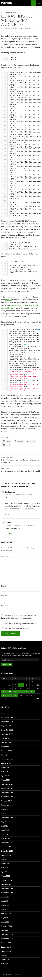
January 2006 (6, 930)
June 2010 (5, 905)
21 (15, 692)
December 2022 (7, 730)
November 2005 (7, 939)
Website (4, 605)
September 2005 (7, 947)
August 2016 (6, 822)
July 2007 (4, 909)
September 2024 (7, 717)
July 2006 (4, 918)
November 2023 (7, 722)
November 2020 (7, 747)
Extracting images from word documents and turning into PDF (21, 460)
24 (32, 692)
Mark (22, 29)
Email (4, 596)
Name (4, 586)
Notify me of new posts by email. (16, 628)
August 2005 (6, 951)
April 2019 (5, 776)
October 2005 (6, 943)
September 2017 (7, 805)
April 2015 (5, 872)
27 (10, 695)
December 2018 (7, 784)
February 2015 (6, 880)
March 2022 (5, 738)
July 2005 (4, 955)
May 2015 (4, 868)
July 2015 (4, 859)
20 (10, 692)
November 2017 (7, 797)
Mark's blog (6, 3)
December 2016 (7, 818)
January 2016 (6, 847)
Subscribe (7, 665)
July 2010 (4, 901)
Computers (6, 12)
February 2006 (6, 926)
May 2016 (4, 834)
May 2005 (4, 964)
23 (27, 692)
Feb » (38, 698)
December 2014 (7, 888)
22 (21, 692)
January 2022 (6, 742)
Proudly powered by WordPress (11, 974)
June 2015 (5, 863)
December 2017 (7, 792)
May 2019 (4, 772)
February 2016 (6, 843)
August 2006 (6, 914)
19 (4, 692)
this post (8, 299)
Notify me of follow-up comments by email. (20, 623)
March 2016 (5, 838)
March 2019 (5, 780)
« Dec (4, 698)
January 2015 (6, 884)
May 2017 (4, 813)
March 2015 (5, 876)
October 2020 (6, 751)
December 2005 (7, 934)
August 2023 (6, 726)
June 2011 (5, 897)
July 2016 (4, 826)
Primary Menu (39, 3)
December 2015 (7, 851)
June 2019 (5, 767)
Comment (5, 556)
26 (4, 695)
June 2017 (5, 809)
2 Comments (29, 29)
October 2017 (6, 801)
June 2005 (5, 959)
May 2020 (4, 755)
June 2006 (5, 922)
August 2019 (6, 763)
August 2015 (6, 855)
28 (15, 695)
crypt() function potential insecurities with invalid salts (20, 471)
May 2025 (4, 713)
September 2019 (7, 759)
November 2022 (7, 734)
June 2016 (5, 830)
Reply (9, 514)
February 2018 (6, 788)
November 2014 (7, 893)
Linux (13, 12)
